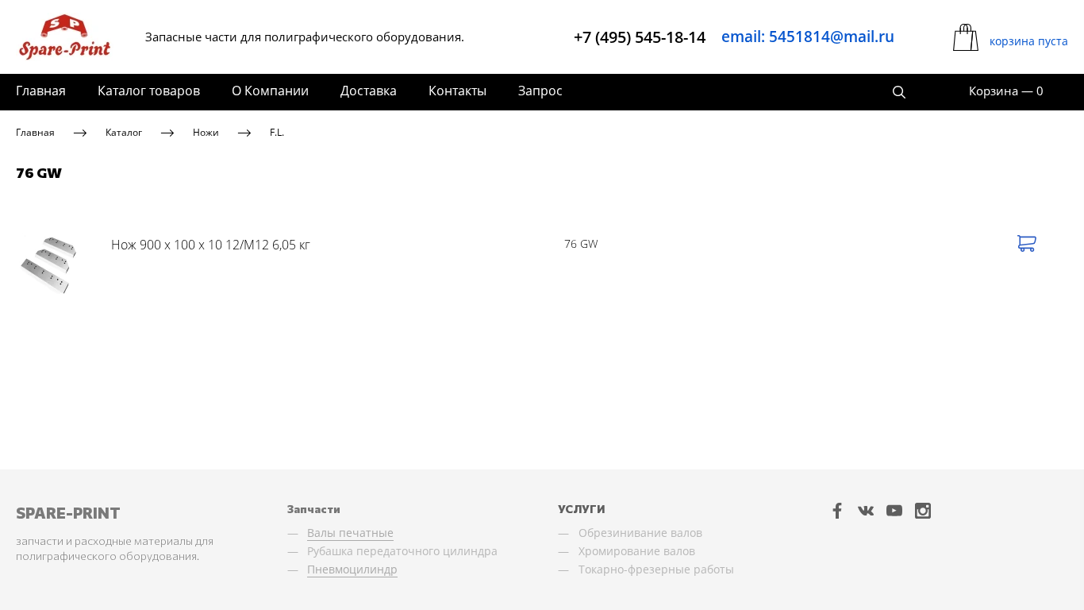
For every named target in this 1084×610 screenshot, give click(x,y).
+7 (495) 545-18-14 (639, 37)
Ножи (206, 132)
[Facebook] (837, 510)
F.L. (277, 132)
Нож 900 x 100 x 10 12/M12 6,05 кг (210, 244)
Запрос (540, 90)
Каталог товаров (149, 90)
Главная (41, 90)
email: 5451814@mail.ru (807, 36)
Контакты (457, 90)
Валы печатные (350, 532)
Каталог (124, 132)
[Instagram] (923, 510)
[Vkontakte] (866, 510)
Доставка (368, 90)
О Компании (270, 90)
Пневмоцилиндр (352, 569)
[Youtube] (894, 510)
